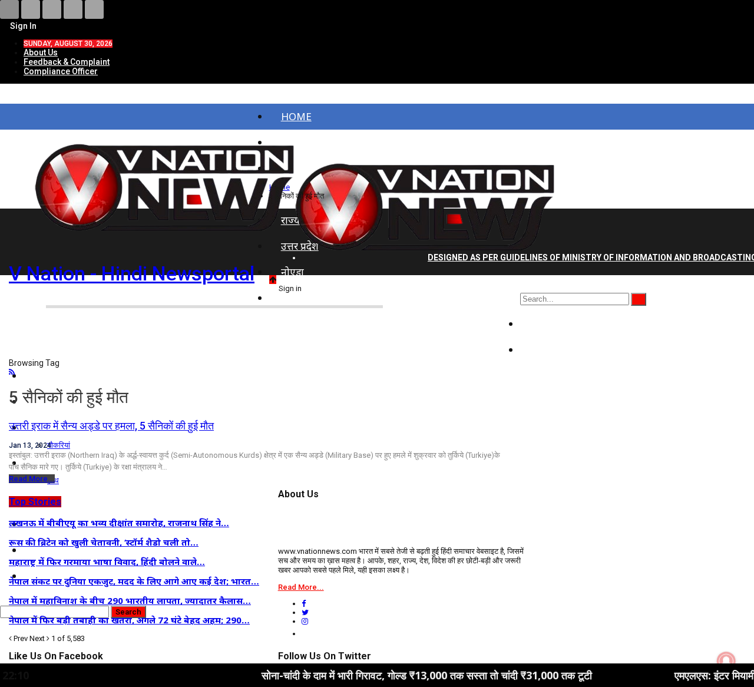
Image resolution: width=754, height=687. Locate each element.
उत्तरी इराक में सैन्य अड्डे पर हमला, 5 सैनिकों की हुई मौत (111, 426)
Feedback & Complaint (67, 62)
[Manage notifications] (726, 661)
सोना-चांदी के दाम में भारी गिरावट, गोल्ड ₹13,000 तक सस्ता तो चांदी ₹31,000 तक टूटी (401, 675)
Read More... (32, 478)
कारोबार (547, 349)
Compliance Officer (61, 71)
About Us (41, 52)
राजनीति (548, 324)
